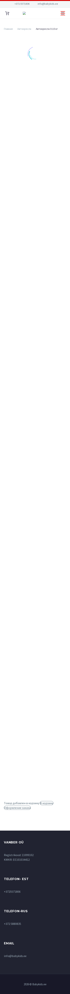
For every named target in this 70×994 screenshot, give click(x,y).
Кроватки (12, 132)
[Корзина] (7, 13)
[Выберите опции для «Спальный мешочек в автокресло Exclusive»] (17, 476)
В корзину (46, 803)
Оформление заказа (17, 808)
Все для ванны (15, 104)
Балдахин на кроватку (36, 194)
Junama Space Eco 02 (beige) (37, 280)
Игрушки (12, 123)
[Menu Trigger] (63, 13)
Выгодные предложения (22, 109)
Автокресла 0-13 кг (25, 95)
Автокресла (24, 28)
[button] (17, 405)
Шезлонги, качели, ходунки (24, 146)
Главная (8, 28)
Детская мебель (16, 113)
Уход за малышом (17, 141)
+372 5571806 (22, 3)
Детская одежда (16, 118)
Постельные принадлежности (26, 136)
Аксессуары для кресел (27, 99)
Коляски (11, 127)
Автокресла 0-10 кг (25, 90)
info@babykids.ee (48, 3)
